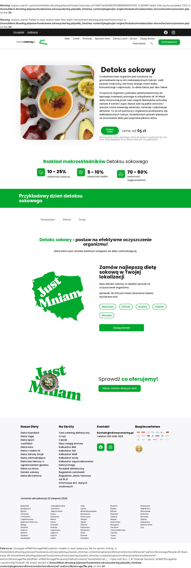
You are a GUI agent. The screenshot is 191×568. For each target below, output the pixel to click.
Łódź (83, 506)
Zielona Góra (146, 524)
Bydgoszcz (26, 508)
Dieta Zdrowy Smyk (32, 454)
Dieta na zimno (30, 468)
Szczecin (114, 527)
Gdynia (24, 530)
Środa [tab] (82, 219)
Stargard (114, 524)
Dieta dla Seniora (31, 475)
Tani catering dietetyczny (74, 433)
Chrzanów (25, 516)
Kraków (142, 306)
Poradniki (18, 32)
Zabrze (143, 519)
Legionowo (55, 530)
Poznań (126, 306)
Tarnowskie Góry (117, 530)
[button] (151, 43)
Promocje (87, 38)
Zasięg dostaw (147, 38)
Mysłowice (85, 514)
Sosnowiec (115, 522)
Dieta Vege (27, 436)
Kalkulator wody (68, 458)
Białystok (25, 506)
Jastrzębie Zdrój (58, 506)
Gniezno (24, 535)
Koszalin (54, 524)
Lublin (53, 538)
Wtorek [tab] (67, 219)
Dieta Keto (27, 447)
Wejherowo (145, 508)
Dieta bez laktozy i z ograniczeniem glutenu (34, 463)
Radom (113, 506)
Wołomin (144, 514)
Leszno (54, 535)
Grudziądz (25, 538)
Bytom (24, 511)
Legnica (54, 532)
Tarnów (113, 532)
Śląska (113, 508)
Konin (53, 522)
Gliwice (24, 532)
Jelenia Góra (56, 511)
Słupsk (113, 519)
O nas (62, 436)
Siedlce (113, 516)
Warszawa (108, 306)
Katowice (55, 516)
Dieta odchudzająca (33, 458)
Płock (83, 532)
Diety (67, 38)
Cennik (76, 38)
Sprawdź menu (102, 38)
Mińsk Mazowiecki (89, 511)
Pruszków (85, 538)
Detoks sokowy (30, 472)
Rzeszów (114, 514)
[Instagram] (173, 32)
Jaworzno (55, 508)
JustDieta (26, 443)
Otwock (84, 524)
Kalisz (53, 514)
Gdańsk (159, 306)
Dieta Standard (30, 433)
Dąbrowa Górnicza (29, 522)
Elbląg (23, 524)
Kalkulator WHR (68, 454)
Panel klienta (139, 43)
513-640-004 (115, 436)
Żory (142, 527)
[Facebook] (166, 32)
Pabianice (85, 527)
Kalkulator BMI (67, 447)
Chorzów (25, 514)
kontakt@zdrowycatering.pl (115, 433)
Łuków (83, 508)
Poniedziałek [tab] (48, 219)
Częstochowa (27, 519)
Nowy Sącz (85, 516)
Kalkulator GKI (67, 450)
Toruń (113, 535)
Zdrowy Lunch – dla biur (125, 38)
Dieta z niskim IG (30, 450)
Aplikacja (32, 32)
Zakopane (145, 522)
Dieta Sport (27, 440)
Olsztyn (84, 519)
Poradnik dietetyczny (71, 468)
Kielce (53, 519)
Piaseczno (85, 530)
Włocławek (145, 511)
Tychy (113, 538)
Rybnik (113, 511)
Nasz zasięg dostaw (71, 443)
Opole (83, 522)
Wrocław (107, 315)
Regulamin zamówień (72, 472)
